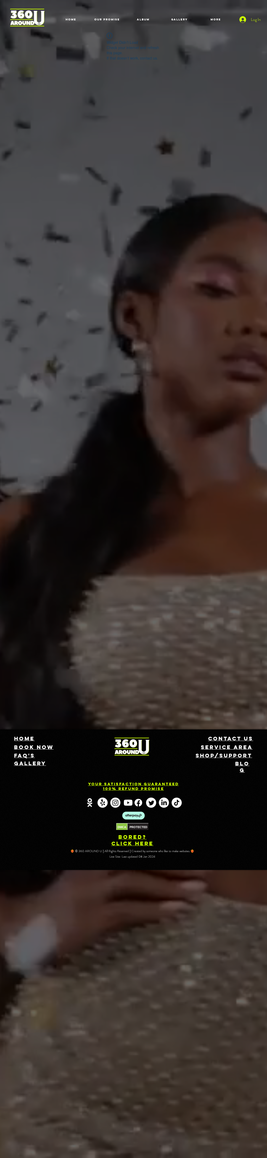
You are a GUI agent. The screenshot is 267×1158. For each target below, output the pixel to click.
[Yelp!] (103, 803)
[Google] (90, 803)
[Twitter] (151, 803)
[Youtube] (128, 803)
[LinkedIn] (164, 803)
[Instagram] (115, 803)
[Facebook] (138, 803)
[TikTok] (177, 803)
